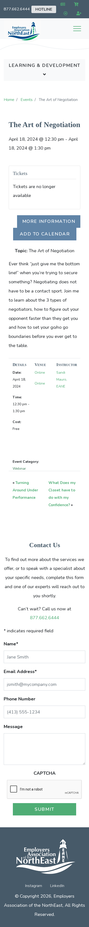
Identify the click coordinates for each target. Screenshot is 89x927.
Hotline (43, 9)
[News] (62, 4)
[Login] (64, 13)
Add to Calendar (45, 234)
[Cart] (75, 4)
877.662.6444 (17, 9)
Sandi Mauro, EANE (61, 379)
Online (40, 372)
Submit (44, 809)
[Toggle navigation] (77, 28)
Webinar (19, 468)
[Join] (78, 13)
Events (27, 99)
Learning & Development (44, 65)
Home (9, 99)
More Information (48, 221)
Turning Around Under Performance (25, 490)
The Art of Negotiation (44, 125)
